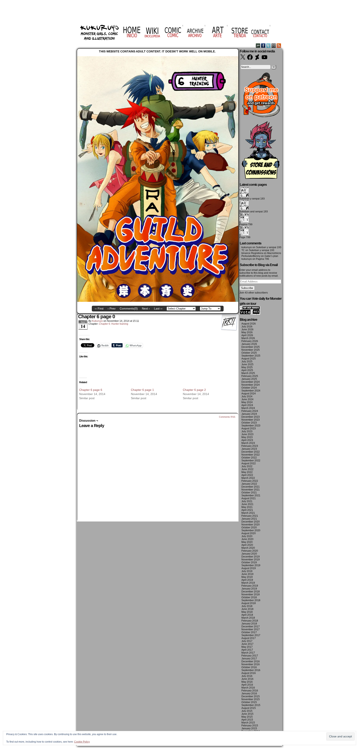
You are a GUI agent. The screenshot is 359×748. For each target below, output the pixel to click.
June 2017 (247, 644)
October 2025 (249, 352)
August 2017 (248, 638)
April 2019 (247, 579)
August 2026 (248, 323)
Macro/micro (274, 253)
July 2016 (246, 676)
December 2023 (250, 416)
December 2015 (250, 696)
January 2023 (249, 448)
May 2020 (247, 542)
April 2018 (247, 614)
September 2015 (250, 705)
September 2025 (250, 355)
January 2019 (249, 588)
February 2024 (249, 411)
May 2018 (247, 612)
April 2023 (247, 440)
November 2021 (250, 489)
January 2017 (249, 658)
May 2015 (247, 716)
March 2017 (248, 652)
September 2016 (250, 670)
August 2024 (248, 393)
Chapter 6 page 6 (90, 389)
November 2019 (250, 559)
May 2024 (247, 402)
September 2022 (250, 460)
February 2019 (249, 585)
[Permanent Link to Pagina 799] (244, 221)
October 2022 (249, 457)
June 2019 (247, 574)
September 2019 (250, 565)
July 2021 (246, 501)
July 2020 (246, 536)
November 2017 (250, 629)
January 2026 (249, 344)
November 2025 (250, 349)
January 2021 (249, 518)
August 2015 (248, 708)
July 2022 (246, 466)
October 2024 (249, 387)
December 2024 (250, 381)
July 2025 (246, 361)
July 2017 (246, 641)
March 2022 (248, 478)
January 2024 (249, 413)
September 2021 (250, 495)
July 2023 (246, 431)
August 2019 (248, 568)
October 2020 (249, 527)
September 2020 (250, 530)
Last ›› (158, 308)
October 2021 (249, 492)
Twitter (268, 45)
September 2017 (250, 635)
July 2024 (246, 396)
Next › (146, 308)
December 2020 (250, 521)
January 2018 (249, 623)
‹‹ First (99, 308)
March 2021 (248, 512)
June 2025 (247, 364)
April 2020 (247, 545)
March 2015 (248, 722)
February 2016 (249, 690)
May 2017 (247, 646)
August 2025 (248, 358)
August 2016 (248, 673)
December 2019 (250, 556)
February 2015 (249, 725)
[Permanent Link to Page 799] (244, 234)
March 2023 (248, 443)
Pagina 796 (262, 259)
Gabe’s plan (271, 256)
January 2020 (249, 553)
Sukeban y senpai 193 (252, 198)
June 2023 (247, 434)
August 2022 (248, 463)
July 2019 (246, 571)
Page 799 (244, 237)
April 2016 (247, 684)
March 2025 (248, 373)
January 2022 (249, 483)
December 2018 (250, 591)
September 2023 (250, 425)
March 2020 (248, 547)
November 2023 (250, 419)
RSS (279, 45)
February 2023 (249, 446)
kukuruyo (97, 321)
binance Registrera (252, 253)
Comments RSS (227, 417)
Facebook (263, 45)
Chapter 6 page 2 (194, 389)
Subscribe (247, 288)
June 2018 (247, 609)
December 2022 (250, 451)
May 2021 (247, 507)
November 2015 (250, 699)
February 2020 (249, 550)
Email (273, 45)
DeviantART (258, 45)
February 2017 (249, 655)
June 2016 (247, 678)
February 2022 (249, 480)
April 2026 (247, 335)
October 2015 (249, 702)
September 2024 (250, 390)
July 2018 (246, 606)
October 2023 (249, 422)
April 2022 (247, 475)
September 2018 (250, 600)
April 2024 (247, 405)
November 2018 (250, 594)
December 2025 (250, 347)
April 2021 (247, 510)
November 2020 (250, 524)
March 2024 (248, 408)
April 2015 (247, 719)
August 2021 (248, 498)
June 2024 (247, 399)
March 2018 (248, 617)
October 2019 (249, 562)
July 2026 (246, 326)
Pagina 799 (245, 224)
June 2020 (247, 539)
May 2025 (247, 367)
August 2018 (248, 603)
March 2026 (248, 338)
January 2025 (249, 379)
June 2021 (247, 504)
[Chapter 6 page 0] (157, 300)
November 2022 (250, 454)
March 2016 (248, 687)
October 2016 (249, 667)
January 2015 (249, 728)
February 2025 (249, 376)
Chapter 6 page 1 (142, 389)
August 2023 (248, 428)
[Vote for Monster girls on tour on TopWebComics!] (249, 313)
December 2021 (250, 486)
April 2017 (247, 649)
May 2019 (247, 577)
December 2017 (250, 626)
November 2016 (250, 664)
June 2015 (247, 713)
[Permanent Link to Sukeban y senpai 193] (244, 195)
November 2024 (250, 384)
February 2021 (249, 515)
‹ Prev (112, 308)
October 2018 (249, 597)
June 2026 (247, 329)
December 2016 (250, 661)
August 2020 (248, 533)
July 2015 (246, 711)
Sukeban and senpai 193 (253, 211)
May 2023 (247, 437)
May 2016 (247, 681)
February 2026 (249, 341)
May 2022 (247, 472)
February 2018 (249, 620)
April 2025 (247, 370)
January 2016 (249, 693)
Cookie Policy (82, 741)
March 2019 (248, 582)
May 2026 (247, 332)
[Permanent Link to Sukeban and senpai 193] (244, 208)
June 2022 (247, 469)
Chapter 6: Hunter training (113, 323)
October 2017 (249, 632)
